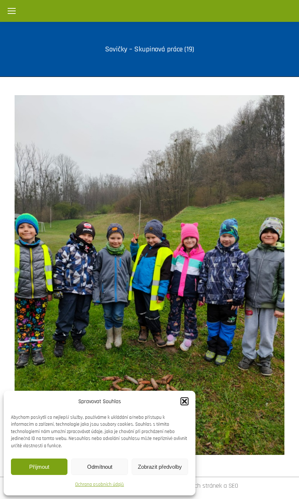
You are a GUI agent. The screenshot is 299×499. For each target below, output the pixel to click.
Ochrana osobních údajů (99, 484)
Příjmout (39, 467)
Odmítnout (99, 467)
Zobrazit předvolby (160, 467)
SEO (233, 486)
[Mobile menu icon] (11, 11)
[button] (184, 401)
